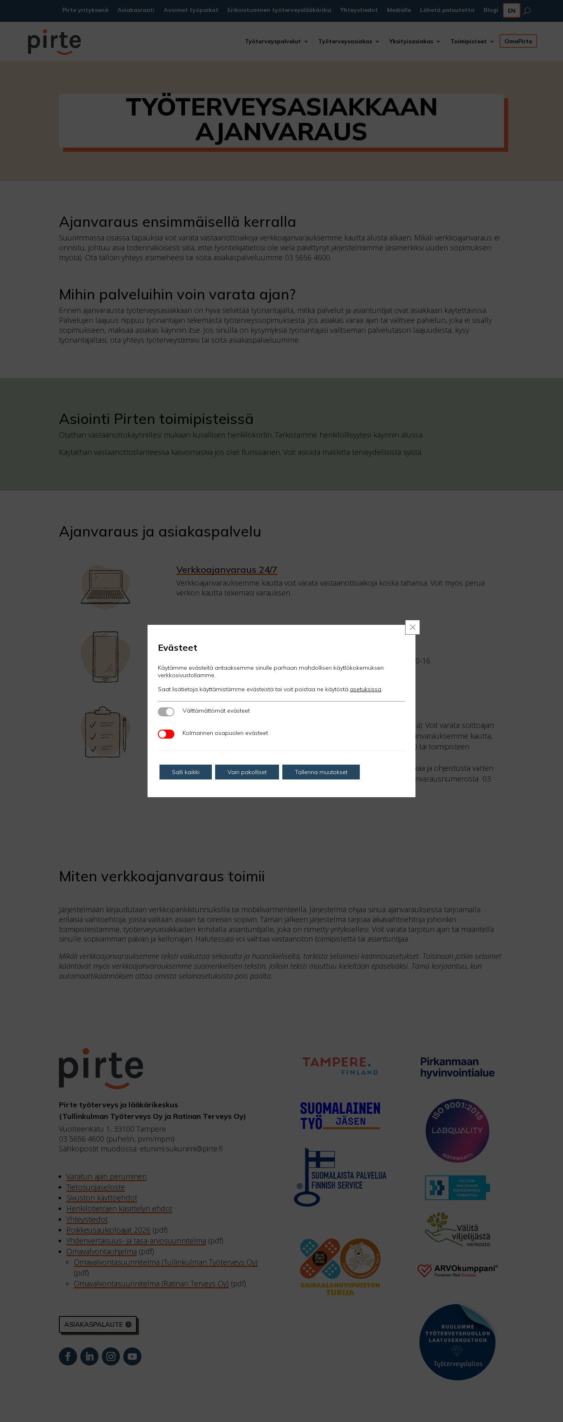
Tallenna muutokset (321, 772)
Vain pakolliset (247, 772)
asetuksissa (365, 689)
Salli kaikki (185, 772)
